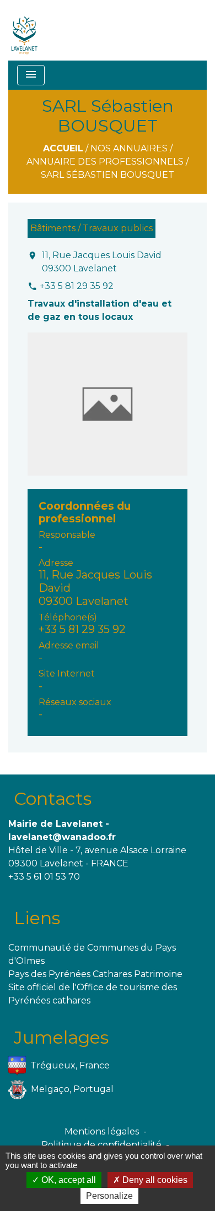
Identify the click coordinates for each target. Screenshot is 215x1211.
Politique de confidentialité (101, 1144)
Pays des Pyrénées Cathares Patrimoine (95, 974)
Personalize (109, 1196)
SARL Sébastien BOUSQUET (107, 175)
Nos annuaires (129, 148)
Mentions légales (101, 1131)
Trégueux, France (70, 1065)
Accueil (63, 148)
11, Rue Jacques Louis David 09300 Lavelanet (102, 262)
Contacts (53, 798)
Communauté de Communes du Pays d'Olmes (92, 954)
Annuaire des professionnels (105, 161)
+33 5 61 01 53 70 (44, 876)
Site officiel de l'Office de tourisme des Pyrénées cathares (92, 994)
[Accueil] (24, 30)
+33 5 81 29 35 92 (77, 286)
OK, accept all (67, 1180)
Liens (37, 918)
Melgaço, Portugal (72, 1088)
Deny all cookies (153, 1180)
